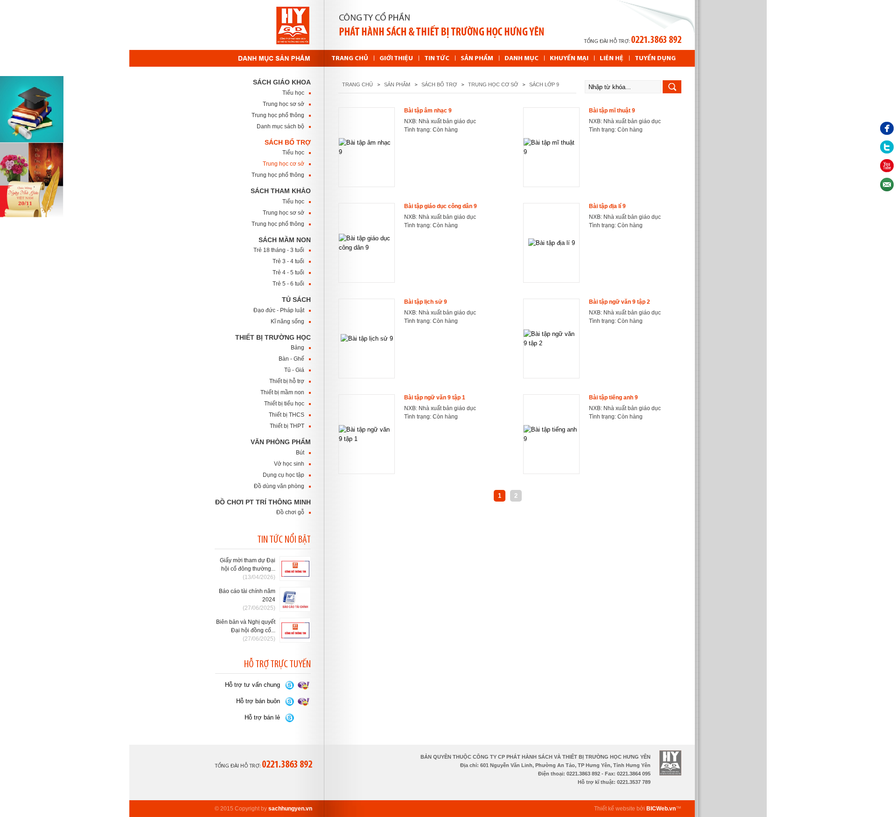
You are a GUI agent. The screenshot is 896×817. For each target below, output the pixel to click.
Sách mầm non (285, 240)
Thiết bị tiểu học (284, 403)
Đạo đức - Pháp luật (278, 310)
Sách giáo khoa (282, 82)
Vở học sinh (289, 464)
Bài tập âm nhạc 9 (428, 110)
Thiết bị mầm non (282, 392)
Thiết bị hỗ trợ (286, 381)
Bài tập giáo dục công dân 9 (440, 206)
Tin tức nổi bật (284, 540)
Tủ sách (296, 299)
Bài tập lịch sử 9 (425, 302)
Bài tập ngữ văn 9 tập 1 (434, 397)
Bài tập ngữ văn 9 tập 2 (619, 302)
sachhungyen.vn (290, 808)
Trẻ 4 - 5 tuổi (288, 272)
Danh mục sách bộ (280, 126)
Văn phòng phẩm (281, 442)
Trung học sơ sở (283, 104)
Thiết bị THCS (286, 415)
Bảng (297, 347)
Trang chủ (357, 84)
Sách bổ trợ (288, 142)
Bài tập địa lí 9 (607, 206)
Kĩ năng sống (287, 321)
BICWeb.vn (661, 808)
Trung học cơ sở (283, 164)
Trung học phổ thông (278, 115)
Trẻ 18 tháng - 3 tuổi (278, 250)
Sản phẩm (397, 84)
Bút (300, 452)
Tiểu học (293, 93)
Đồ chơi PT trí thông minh (263, 502)
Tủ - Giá (294, 370)
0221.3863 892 (656, 40)
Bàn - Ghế (291, 359)
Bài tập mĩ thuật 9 (612, 110)
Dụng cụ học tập (283, 475)
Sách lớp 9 (544, 84)
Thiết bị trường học (273, 337)
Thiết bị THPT (287, 426)
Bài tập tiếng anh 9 (613, 397)
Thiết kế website (614, 808)
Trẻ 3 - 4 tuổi (288, 261)
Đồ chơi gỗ (290, 512)
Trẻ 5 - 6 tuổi (288, 283)
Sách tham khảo (281, 191)
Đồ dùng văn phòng (279, 486)
